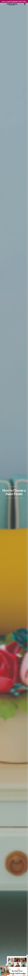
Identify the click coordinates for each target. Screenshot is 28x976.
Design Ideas (14, 486)
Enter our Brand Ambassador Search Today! (14, 1)
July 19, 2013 (7, 498)
